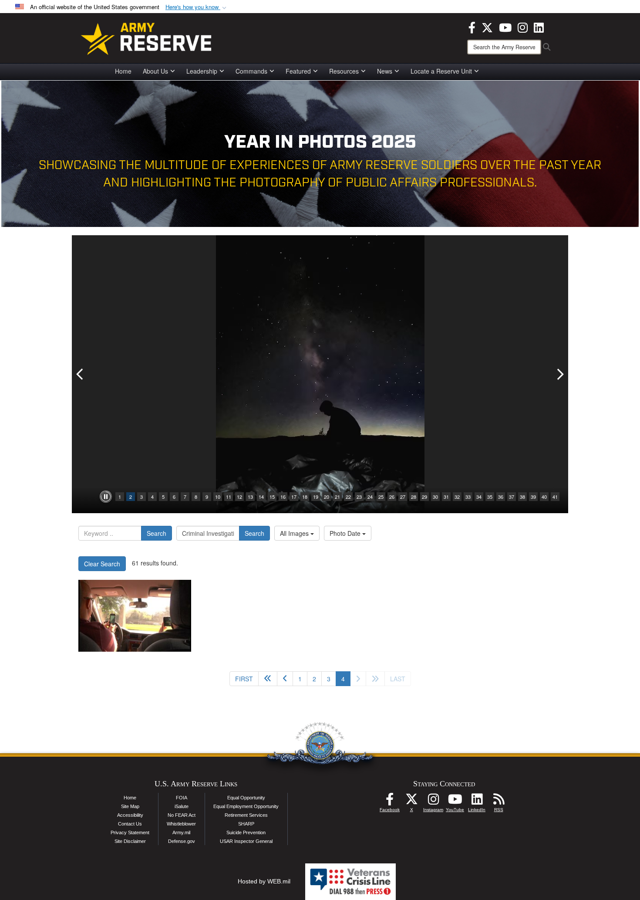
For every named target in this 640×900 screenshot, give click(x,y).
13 (250, 496)
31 (446, 496)
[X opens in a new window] (487, 26)
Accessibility (130, 815)
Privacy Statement (130, 832)
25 (381, 496)
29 (424, 496)
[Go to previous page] (285, 678)
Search (156, 533)
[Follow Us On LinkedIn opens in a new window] (477, 801)
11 (228, 496)
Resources (344, 71)
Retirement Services (246, 815)
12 (239, 496)
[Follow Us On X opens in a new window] (411, 801)
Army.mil (181, 832)
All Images (295, 533)
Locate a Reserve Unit (441, 71)
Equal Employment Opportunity (246, 806)
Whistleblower (181, 823)
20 (326, 496)
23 (359, 496)
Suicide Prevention (246, 832)
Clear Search (102, 563)
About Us (155, 71)
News (384, 71)
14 (261, 496)
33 (468, 496)
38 (522, 496)
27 (402, 496)
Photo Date (346, 533)
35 (489, 496)
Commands (251, 71)
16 (283, 496)
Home (123, 71)
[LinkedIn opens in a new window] (539, 26)
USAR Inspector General (246, 841)
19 (315, 496)
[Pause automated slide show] (106, 497)
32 (457, 496)
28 (413, 496)
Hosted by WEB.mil (264, 881)
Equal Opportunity (246, 797)
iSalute (182, 806)
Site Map (130, 806)
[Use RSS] (498, 801)
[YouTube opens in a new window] (505, 26)
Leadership (201, 71)
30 (435, 496)
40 (544, 496)
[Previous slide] (80, 374)
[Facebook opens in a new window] (471, 26)
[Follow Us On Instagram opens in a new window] (433, 801)
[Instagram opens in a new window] (523, 26)
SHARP (246, 823)
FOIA (181, 797)
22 (348, 496)
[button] (196, 7)
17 (293, 496)
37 (511, 496)
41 (555, 496)
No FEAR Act (181, 815)
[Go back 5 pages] (267, 678)
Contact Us (130, 823)
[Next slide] (559, 374)
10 (217, 496)
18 (304, 496)
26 (391, 496)
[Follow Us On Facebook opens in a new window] (390, 801)
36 (500, 496)
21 (337, 496)
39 (533, 496)
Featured (298, 71)
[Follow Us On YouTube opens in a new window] (455, 801)
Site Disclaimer (130, 841)
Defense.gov (181, 841)
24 (370, 496)
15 (272, 496)
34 (479, 496)
